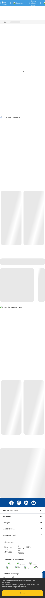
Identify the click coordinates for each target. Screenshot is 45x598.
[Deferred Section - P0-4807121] (22, 218)
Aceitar (22, 593)
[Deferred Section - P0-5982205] (22, 407)
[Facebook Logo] (11, 503)
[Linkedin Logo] (26, 503)
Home (6, 22)
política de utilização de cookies (14, 587)
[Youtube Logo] (33, 503)
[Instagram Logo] (19, 503)
